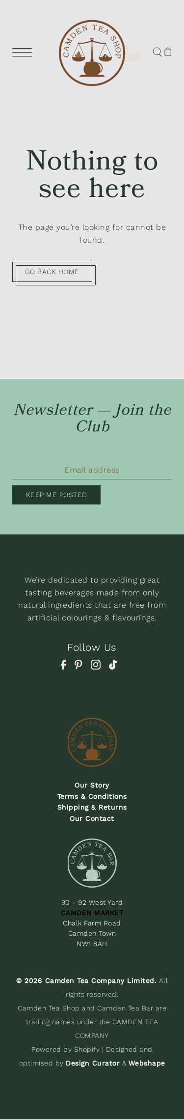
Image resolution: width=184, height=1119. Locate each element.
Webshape (147, 1063)
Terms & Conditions (92, 796)
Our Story (92, 785)
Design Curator (93, 1063)
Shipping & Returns (92, 807)
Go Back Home (52, 272)
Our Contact (92, 818)
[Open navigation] (24, 51)
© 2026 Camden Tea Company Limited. (86, 980)
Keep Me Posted (56, 495)
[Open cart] (168, 51)
